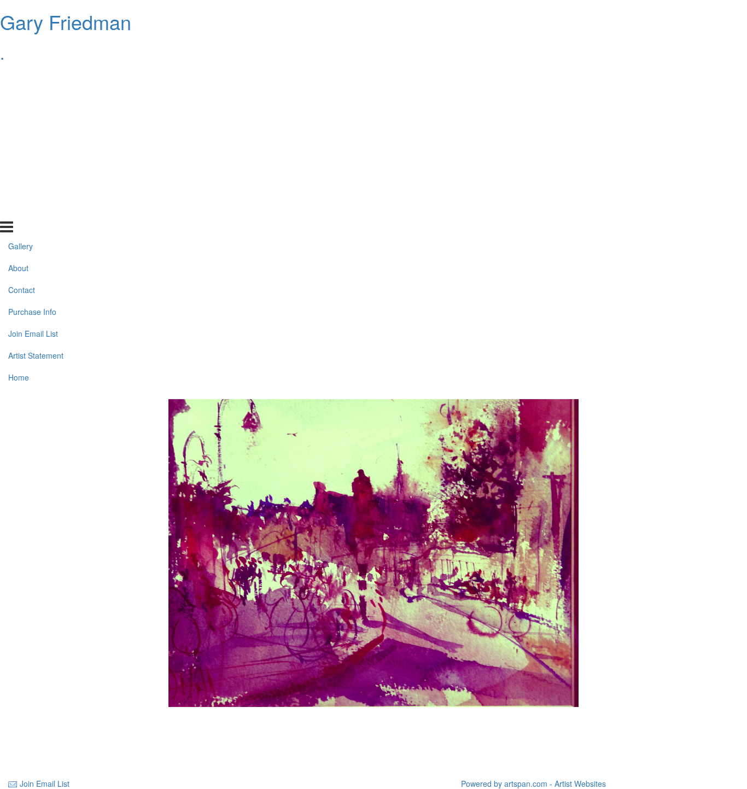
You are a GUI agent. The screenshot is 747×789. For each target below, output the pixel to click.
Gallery (20, 78)
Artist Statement (35, 187)
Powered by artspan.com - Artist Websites (533, 783)
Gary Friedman (65, 22)
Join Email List (33, 165)
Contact (21, 121)
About (18, 100)
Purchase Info (32, 143)
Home (18, 209)
